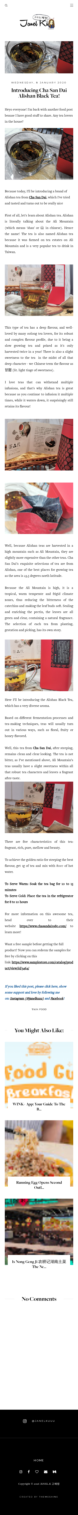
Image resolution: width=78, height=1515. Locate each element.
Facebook (56, 998)
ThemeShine (48, 1497)
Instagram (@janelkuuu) (27, 998)
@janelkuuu (43, 1420)
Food (42, 1009)
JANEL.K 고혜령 (50, 1484)
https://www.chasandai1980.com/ (43, 926)
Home (39, 1460)
